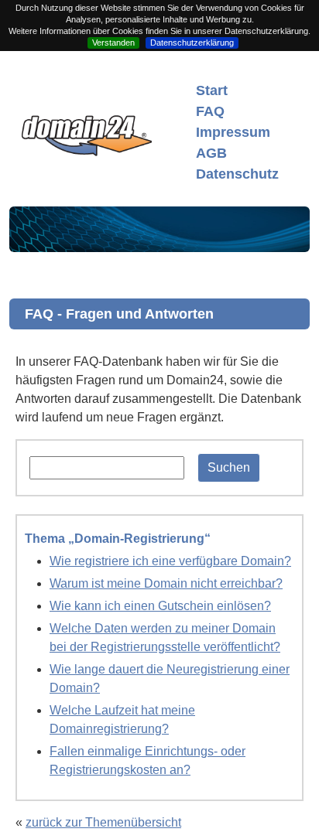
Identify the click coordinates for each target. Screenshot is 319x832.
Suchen (229, 467)
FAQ (210, 111)
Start (212, 90)
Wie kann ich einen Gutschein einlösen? (160, 605)
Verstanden (113, 42)
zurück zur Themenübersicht (103, 822)
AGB (211, 153)
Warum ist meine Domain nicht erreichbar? (166, 583)
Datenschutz (237, 174)
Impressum (233, 132)
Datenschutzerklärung (192, 42)
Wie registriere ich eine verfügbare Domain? (170, 561)
